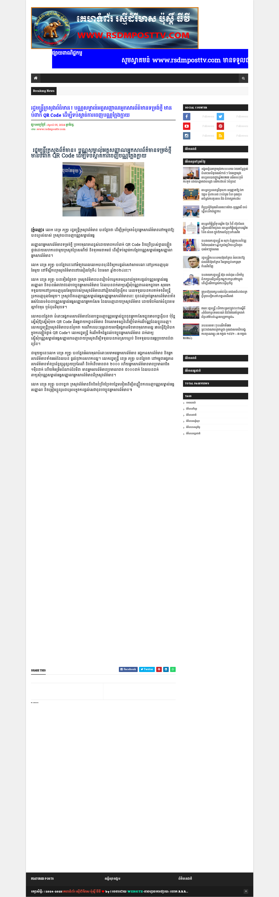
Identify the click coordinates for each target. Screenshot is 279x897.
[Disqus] (103, 818)
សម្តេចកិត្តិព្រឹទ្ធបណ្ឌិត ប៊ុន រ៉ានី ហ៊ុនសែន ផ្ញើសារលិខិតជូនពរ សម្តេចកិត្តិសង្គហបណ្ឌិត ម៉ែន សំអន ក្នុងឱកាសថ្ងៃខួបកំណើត (224, 228)
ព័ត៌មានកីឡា (191, 409)
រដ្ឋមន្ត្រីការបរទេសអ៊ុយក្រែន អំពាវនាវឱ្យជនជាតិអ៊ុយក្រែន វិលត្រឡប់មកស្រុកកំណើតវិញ (223, 262)
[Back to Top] (246, 891)
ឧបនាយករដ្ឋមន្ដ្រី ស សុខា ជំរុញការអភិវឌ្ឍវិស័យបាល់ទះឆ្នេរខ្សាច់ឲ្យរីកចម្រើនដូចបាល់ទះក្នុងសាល (223, 245)
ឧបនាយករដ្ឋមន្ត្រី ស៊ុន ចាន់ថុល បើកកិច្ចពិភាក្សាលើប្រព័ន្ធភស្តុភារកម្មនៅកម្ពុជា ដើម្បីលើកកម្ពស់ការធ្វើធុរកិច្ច (222, 279)
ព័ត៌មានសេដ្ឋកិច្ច (193, 427)
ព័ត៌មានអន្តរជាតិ (193, 434)
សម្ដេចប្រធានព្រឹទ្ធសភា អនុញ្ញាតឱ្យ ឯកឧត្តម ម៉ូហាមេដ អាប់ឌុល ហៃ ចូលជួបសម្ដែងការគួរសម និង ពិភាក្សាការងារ (222, 194)
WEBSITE (135, 891)
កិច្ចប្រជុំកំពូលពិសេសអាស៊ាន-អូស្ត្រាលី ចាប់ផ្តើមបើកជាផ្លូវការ (224, 209)
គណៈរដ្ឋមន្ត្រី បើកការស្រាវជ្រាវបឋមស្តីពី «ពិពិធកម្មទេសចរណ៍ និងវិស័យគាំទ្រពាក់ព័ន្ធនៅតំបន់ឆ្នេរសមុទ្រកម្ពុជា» (223, 313)
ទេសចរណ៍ (191, 403)
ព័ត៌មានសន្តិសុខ (193, 421)
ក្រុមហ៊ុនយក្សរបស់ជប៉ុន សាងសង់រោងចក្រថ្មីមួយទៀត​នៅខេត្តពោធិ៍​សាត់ (224, 294)
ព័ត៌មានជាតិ (191, 415)
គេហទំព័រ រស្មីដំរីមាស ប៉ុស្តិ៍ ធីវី (81, 891)
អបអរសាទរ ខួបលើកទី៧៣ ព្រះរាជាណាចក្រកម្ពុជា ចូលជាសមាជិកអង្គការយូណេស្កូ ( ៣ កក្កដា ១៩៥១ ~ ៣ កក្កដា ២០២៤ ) (215, 332)
